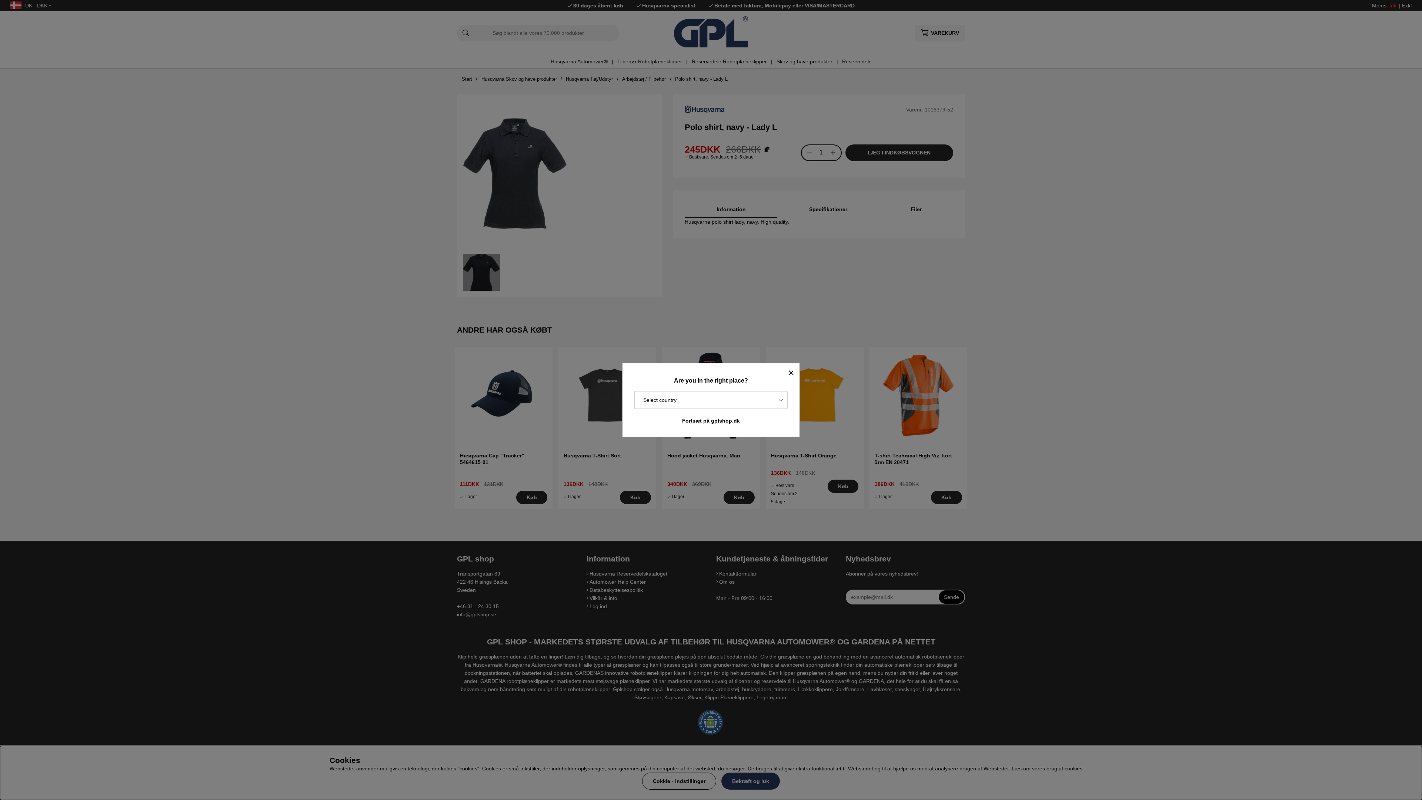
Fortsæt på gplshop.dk (711, 421)
